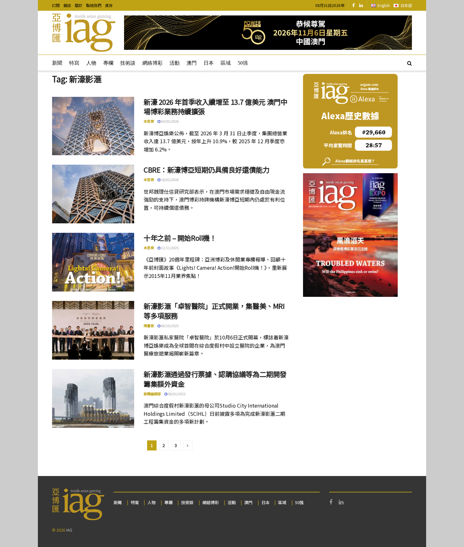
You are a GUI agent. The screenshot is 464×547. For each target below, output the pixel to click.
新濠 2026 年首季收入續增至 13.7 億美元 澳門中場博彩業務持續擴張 (215, 106)
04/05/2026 (169, 121)
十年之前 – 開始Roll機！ (180, 237)
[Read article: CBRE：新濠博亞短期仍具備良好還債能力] (93, 194)
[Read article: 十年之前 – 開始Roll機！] (93, 262)
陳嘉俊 (149, 325)
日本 (209, 63)
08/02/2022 (176, 393)
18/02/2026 (169, 179)
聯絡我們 (93, 5)
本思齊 (149, 121)
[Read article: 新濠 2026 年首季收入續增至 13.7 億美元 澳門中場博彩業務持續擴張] (93, 126)
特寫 (74, 63)
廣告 (109, 5)
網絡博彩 (152, 63)
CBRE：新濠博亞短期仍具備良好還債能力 (206, 169)
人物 (91, 63)
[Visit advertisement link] (268, 32)
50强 (243, 63)
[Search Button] (409, 63)
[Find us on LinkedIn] (361, 5)
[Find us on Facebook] (353, 5)
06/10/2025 (169, 325)
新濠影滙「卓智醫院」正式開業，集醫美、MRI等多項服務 (214, 311)
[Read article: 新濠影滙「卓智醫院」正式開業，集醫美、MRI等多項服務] (93, 330)
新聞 (57, 63)
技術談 (127, 63)
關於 (78, 5)
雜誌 (67, 5)
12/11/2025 (169, 247)
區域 (226, 63)
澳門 (192, 63)
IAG (69, 529)
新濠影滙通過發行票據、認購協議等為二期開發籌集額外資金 (215, 379)
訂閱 (56, 5)
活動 (175, 63)
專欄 (108, 63)
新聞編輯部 (152, 393)
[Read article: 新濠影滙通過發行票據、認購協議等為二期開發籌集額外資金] (93, 398)
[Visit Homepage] (83, 33)
